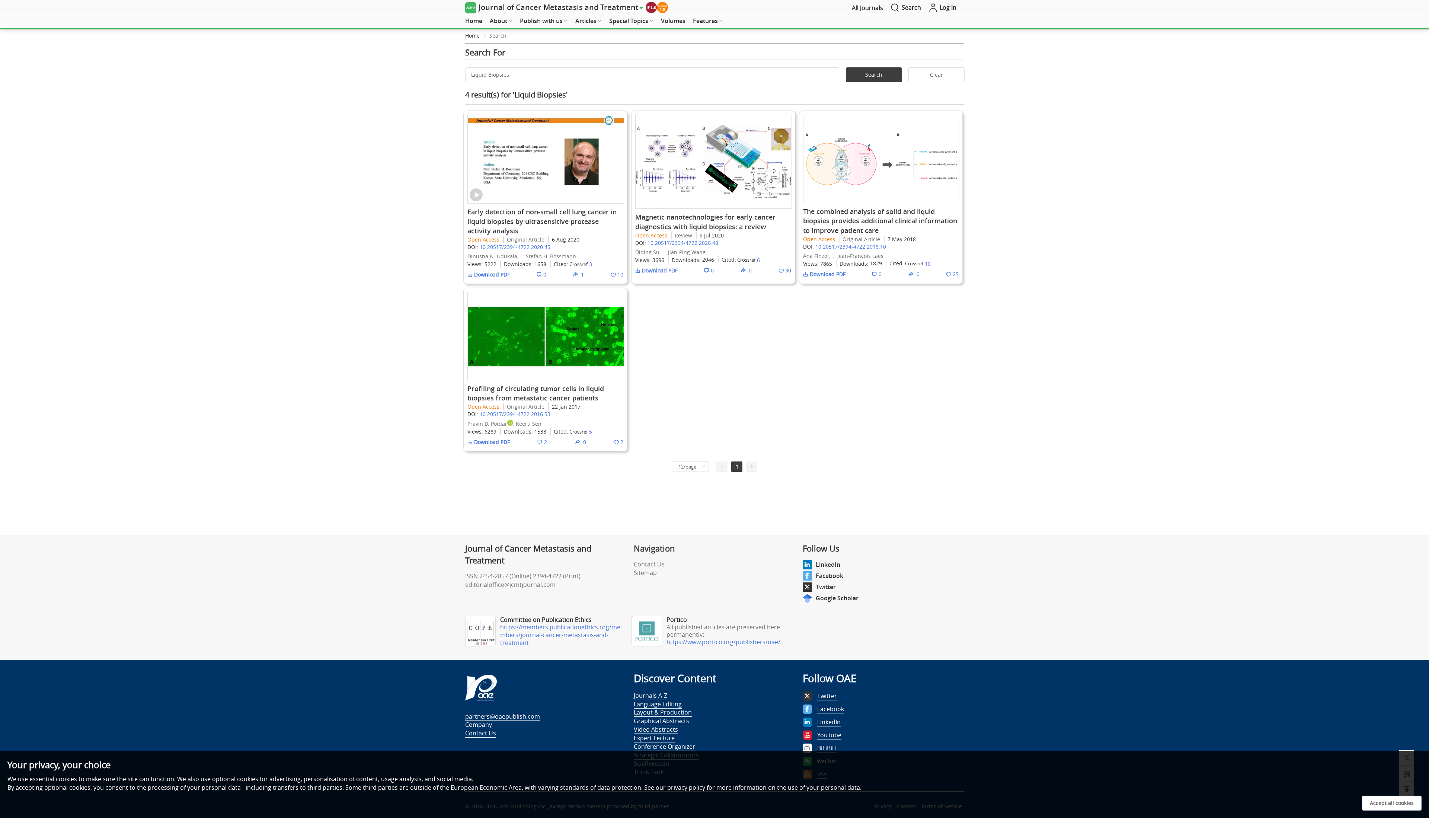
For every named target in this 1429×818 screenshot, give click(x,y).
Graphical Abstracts (661, 721)
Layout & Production (663, 712)
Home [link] (472, 35)
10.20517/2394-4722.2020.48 (683, 242)
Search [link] (497, 35)
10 (928, 263)
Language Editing (658, 704)
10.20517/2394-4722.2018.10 (850, 246)
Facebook (829, 576)
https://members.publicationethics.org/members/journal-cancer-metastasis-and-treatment (560, 635)
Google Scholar (837, 598)
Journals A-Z (650, 695)
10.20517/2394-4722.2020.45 (515, 246)
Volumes (673, 21)
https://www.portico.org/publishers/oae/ (723, 642)
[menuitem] (473, 21)
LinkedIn (828, 564)
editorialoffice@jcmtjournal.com (510, 585)
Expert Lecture (654, 738)
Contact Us (649, 564)
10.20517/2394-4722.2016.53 (515, 414)
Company (478, 724)
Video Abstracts (656, 729)
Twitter (826, 587)
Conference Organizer (664, 746)
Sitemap (645, 573)
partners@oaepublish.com (502, 716)
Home (473, 21)
